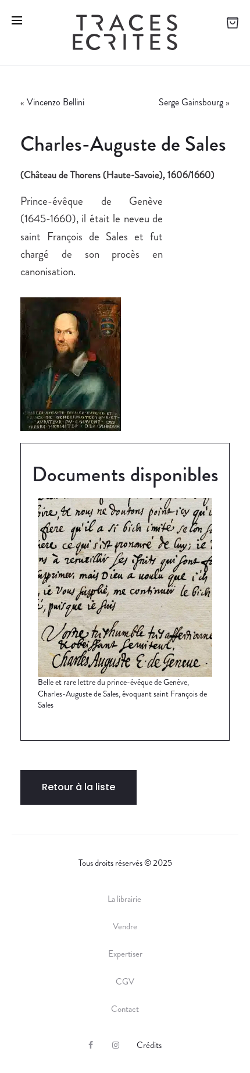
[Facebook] (90, 1045)
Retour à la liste (78, 787)
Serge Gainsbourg (191, 102)
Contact (125, 1009)
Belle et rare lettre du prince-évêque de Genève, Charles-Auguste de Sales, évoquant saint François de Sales (122, 693)
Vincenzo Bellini (55, 102)
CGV (125, 981)
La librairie (125, 899)
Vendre (125, 926)
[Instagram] (115, 1045)
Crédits (149, 1045)
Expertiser (125, 953)
